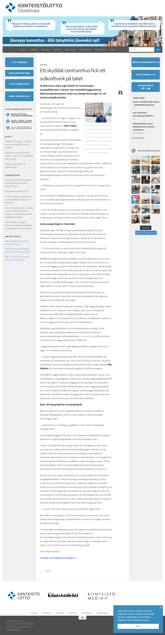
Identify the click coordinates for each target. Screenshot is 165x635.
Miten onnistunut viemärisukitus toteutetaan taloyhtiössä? (17, 258)
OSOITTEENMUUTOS (145, 74)
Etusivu (22, 49)
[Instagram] (146, 88)
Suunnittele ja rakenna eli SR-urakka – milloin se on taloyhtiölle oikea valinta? (19, 155)
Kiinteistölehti (12, 236)
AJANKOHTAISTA (12, 175)
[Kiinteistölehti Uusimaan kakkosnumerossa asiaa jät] (145, 179)
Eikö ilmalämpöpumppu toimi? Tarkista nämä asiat (17, 242)
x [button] (161, 607)
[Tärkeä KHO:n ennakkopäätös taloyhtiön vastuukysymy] (155, 170)
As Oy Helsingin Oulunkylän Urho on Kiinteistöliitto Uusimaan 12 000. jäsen (18, 199)
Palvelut (57, 49)
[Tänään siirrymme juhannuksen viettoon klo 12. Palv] (155, 160)
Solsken (48, 571)
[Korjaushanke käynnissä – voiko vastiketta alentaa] (145, 189)
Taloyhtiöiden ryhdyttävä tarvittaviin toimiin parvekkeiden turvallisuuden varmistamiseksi (19, 225)
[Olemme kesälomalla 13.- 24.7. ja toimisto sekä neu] (145, 160)
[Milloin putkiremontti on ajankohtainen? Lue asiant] (145, 170)
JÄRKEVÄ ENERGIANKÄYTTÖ (145, 62)
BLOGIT (8, 136)
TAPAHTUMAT (139, 98)
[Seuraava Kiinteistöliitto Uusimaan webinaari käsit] (155, 189)
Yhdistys (33, 49)
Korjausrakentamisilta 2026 (16, 191)
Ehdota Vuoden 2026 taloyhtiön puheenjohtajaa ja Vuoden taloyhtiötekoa (18, 183)
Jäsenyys (45, 49)
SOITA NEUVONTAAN (19, 73)
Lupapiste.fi (86, 336)
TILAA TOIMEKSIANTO (19, 84)
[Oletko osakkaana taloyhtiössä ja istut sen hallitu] (135, 219)
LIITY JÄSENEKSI (19, 62)
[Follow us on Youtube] (149, 88)
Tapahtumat (85, 49)
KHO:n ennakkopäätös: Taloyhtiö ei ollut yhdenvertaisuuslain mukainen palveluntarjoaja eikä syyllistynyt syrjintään (19, 212)
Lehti (112, 49)
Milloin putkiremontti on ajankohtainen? (15, 165)
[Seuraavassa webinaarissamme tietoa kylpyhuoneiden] (145, 209)
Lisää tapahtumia (137, 138)
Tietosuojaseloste (13, 629)
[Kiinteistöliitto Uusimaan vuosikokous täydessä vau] (155, 209)
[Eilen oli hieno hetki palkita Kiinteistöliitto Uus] (135, 170)
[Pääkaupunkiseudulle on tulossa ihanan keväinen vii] (145, 219)
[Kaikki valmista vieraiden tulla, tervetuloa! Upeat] (135, 189)
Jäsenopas (70, 49)
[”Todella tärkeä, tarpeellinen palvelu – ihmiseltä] (135, 209)
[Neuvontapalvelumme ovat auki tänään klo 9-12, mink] (135, 199)
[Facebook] (143, 88)
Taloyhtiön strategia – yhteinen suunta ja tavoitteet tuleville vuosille (18, 144)
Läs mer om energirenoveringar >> (58, 557)
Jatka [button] (138, 626)
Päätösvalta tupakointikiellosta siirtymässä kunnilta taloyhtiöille (17, 250)
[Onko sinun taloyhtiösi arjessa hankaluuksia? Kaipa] (155, 179)
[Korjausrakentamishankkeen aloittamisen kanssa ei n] (145, 199)
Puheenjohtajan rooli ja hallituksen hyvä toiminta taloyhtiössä (144, 126)
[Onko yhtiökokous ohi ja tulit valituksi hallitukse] (135, 179)
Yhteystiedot (100, 49)
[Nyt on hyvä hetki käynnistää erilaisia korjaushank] (135, 160)
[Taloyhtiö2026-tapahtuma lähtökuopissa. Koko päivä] (155, 199)
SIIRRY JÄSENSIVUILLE (19, 96)
